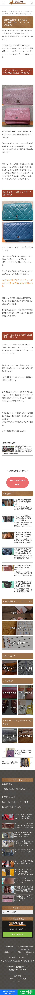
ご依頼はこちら (17, 613)
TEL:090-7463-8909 (17, 482)
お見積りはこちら (17, 628)
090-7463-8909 (20, 970)
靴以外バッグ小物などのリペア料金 (15, 802)
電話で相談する (17, 934)
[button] (31, 537)
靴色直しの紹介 (9, 707)
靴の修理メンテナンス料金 (12, 807)
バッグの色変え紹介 (25, 693)
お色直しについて (17, 643)
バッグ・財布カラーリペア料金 (25, 669)
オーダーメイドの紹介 (9, 737)
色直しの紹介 (25, 707)
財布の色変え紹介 (9, 693)
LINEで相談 (26, 992)
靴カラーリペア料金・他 (9, 669)
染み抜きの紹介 (25, 736)
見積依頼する (7, 784)
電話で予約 (8, 992)
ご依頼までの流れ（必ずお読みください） (16, 790)
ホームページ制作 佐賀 (18, 981)
